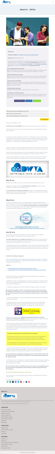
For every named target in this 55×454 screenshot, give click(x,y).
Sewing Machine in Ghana (6, 444)
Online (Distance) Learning (6, 416)
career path (31, 259)
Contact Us (3, 431)
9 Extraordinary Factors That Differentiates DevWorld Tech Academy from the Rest (27, 269)
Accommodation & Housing (7, 429)
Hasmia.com (3, 440)
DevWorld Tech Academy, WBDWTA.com (10, 442)
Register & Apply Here (6, 415)
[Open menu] (53, 2)
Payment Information (24, 403)
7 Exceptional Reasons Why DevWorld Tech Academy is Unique (22, 268)
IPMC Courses (4, 446)
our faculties (12, 260)
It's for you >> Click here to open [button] (14, 113)
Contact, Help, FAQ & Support (15, 403)
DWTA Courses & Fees (6, 409)
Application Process (5, 413)
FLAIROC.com (4, 438)
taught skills (24, 259)
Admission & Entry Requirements (8, 411)
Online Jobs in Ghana (5, 448)
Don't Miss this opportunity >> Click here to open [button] (17, 115)
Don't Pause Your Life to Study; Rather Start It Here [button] (18, 111)
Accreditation (7, 403)
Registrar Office (4, 427)
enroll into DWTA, (14, 259)
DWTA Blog (3, 420)
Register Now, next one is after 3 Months (29, 54)
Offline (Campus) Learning (6, 418)
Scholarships (3, 422)
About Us (3, 403)
